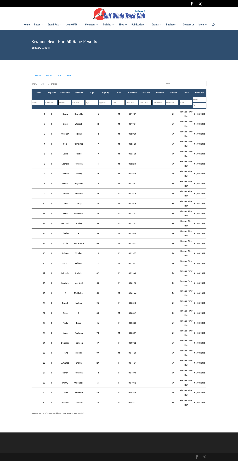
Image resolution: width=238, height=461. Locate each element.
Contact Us (188, 25)
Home (27, 25)
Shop (121, 25)
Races (37, 25)
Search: (169, 83)
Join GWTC (72, 25)
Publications (137, 25)
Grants (155, 25)
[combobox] (44, 84)
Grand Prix (53, 25)
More (201, 25)
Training (107, 25)
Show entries (44, 84)
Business (171, 25)
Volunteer (90, 25)
